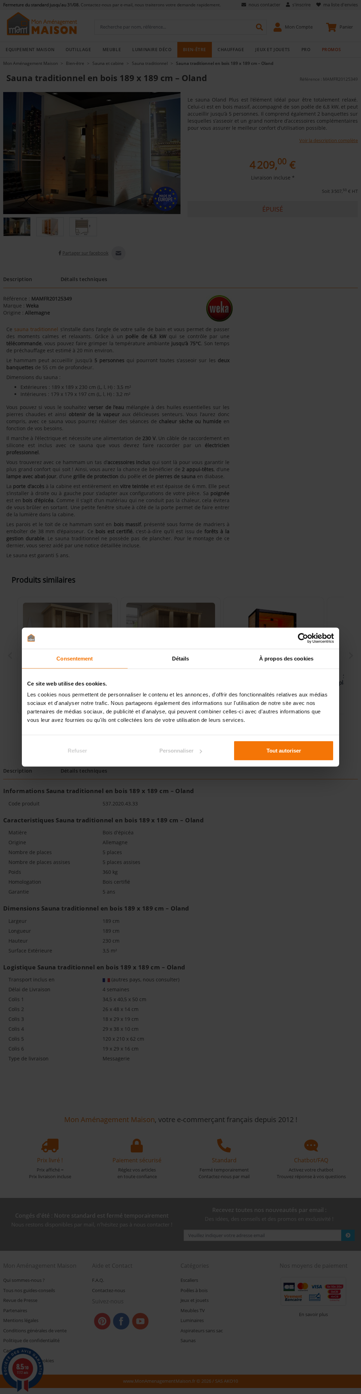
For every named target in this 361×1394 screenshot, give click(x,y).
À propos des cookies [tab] (286, 658)
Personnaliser (176, 751)
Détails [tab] (180, 658)
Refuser (77, 751)
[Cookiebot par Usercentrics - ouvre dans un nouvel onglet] (303, 638)
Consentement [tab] (74, 658)
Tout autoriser (284, 751)
